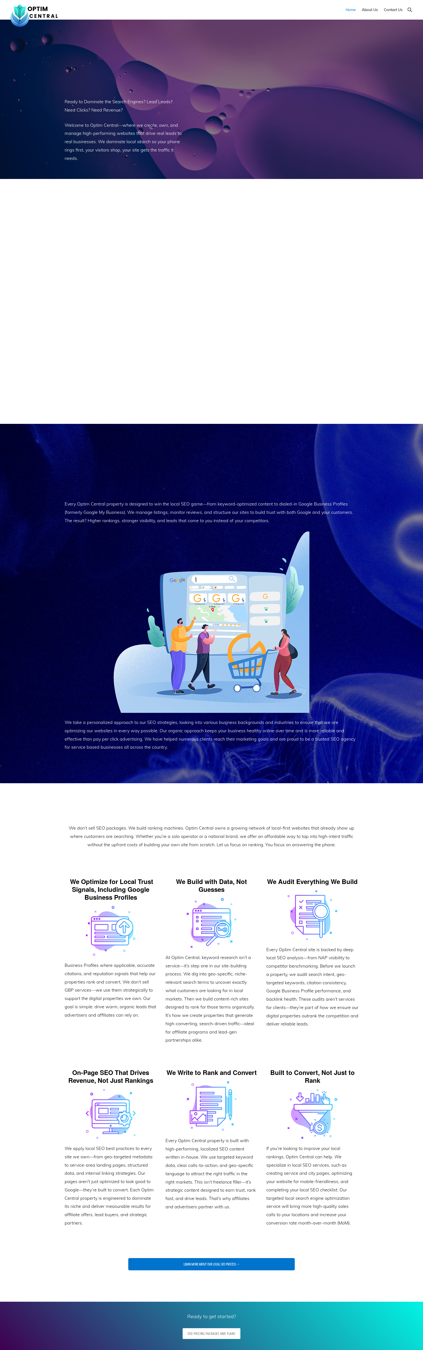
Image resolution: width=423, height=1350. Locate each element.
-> (111, 386)
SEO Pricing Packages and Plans (211, 1333)
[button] (409, 9)
